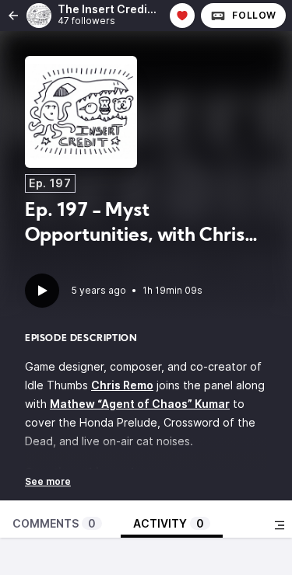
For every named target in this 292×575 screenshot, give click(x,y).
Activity (168, 523)
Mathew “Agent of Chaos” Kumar (140, 403)
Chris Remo (122, 385)
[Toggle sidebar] (279, 525)
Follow (254, 15)
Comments (54, 523)
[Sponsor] (182, 15)
